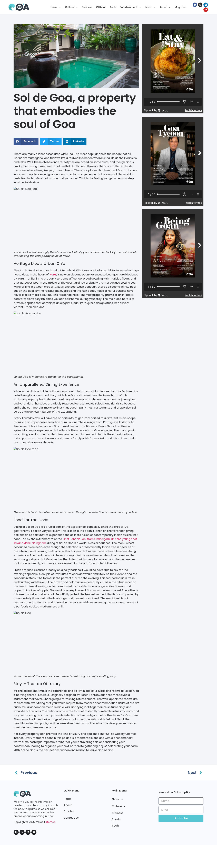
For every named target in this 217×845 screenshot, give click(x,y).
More (148, 7)
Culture (69, 7)
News (54, 7)
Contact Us (71, 818)
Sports (116, 819)
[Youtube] (205, 9)
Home (68, 799)
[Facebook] (195, 5)
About (163, 7)
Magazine (180, 7)
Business (87, 7)
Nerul (53, 274)
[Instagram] (200, 5)
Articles (69, 811)
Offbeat (101, 7)
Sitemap (50, 822)
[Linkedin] (205, 5)
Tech (113, 7)
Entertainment (128, 7)
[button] (26, 141)
